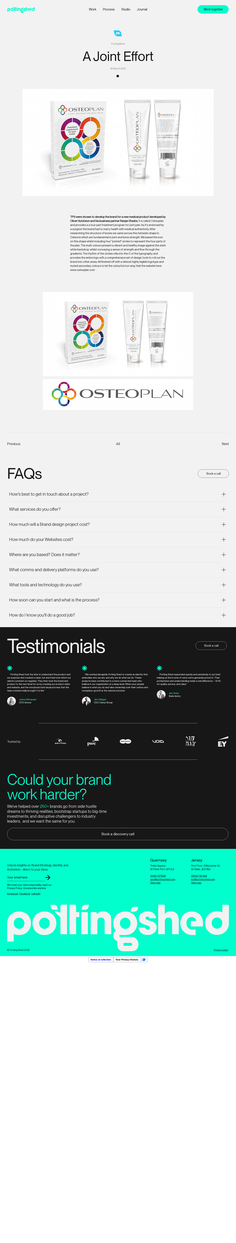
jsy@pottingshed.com (203, 879)
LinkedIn (35, 893)
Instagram (12, 893)
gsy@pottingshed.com (162, 879)
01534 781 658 (199, 876)
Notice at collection (101, 959)
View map (155, 882)
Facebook (24, 893)
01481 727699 (158, 876)
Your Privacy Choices (127, 959)
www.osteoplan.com (82, 270)
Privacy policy (221, 950)
